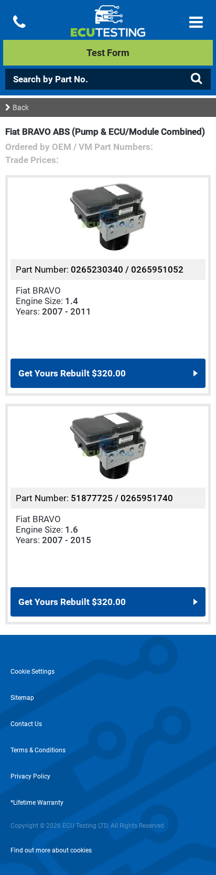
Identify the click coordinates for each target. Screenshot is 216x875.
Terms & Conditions (38, 750)
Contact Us (26, 724)
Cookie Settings (32, 671)
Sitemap (22, 697)
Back (21, 107)
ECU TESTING (108, 29)
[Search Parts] (196, 78)
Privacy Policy (30, 776)
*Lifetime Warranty (36, 802)
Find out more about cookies (51, 850)
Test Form (108, 52)
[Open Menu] (196, 22)
